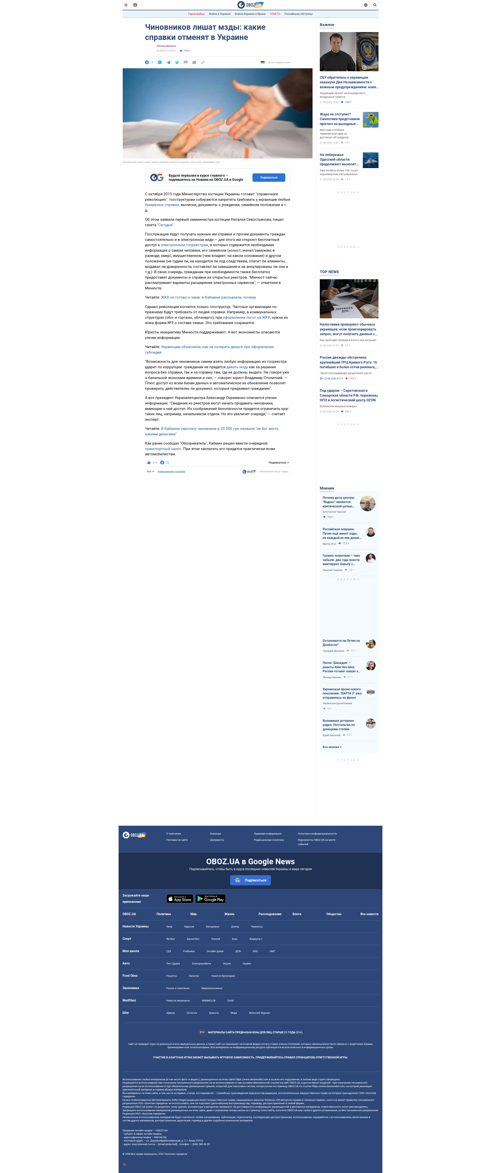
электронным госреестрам (184, 245)
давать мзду (237, 367)
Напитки (194, 975)
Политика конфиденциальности (317, 833)
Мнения (327, 488)
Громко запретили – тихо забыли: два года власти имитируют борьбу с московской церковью (341, 560)
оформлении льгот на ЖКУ (246, 317)
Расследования (270, 914)
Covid (230, 1000)
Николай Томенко (332, 570)
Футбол (170, 938)
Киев (169, 926)
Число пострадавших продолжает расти (346, 373)
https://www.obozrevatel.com (252, 1079)
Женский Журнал (259, 1012)
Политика (164, 914)
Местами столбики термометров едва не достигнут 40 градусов (334, 133)
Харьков (189, 926)
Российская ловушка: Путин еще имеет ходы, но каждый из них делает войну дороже (342, 533)
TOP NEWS (329, 271)
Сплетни (192, 1012)
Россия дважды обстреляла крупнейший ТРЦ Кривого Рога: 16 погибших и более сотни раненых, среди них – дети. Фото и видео (348, 362)
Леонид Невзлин (332, 677)
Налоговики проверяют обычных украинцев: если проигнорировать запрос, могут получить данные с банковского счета (348, 329)
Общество (334, 914)
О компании (173, 833)
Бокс (235, 938)
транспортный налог (163, 449)
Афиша (170, 1012)
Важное (327, 24)
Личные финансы (166, 46)
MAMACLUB (208, 1000)
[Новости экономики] (249, 472)
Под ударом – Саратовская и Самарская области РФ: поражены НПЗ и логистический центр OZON (349, 395)
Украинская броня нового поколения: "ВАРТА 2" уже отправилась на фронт (342, 693)
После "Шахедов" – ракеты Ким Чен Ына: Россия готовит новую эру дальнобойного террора (342, 667)
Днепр (235, 926)
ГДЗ (168, 951)
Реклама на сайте (177, 839)
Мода (234, 1012)
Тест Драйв (173, 963)
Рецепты (171, 975)
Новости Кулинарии (223, 975)
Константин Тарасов (334, 511)
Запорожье (212, 926)
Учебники (189, 951)
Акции (227, 963)
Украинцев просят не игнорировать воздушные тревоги (343, 95)
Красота (214, 1012)
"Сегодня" (165, 225)
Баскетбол (193, 938)
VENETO (275, 13)
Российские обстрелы (299, 13)
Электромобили (201, 963)
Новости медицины (178, 1000)
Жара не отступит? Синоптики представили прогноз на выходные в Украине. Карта (340, 119)
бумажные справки (162, 205)
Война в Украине (220, 13)
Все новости (369, 914)
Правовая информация (267, 833)
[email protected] (167, 1144)
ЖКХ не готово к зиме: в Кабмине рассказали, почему (208, 297)
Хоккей (215, 938)
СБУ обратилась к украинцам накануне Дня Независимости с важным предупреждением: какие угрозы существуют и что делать (349, 82)
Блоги (297, 914)
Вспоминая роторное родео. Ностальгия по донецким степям (339, 725)
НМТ (272, 951)
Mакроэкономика (211, 988)
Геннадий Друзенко (333, 651)
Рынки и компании (177, 988)
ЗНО (255, 951)
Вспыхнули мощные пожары (338, 406)
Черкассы (257, 926)
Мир (193, 914)
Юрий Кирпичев (332, 735)
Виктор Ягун (329, 544)
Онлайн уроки (215, 951)
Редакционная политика (171, 471)
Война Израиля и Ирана (250, 13)
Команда (215, 833)
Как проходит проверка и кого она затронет (348, 340)
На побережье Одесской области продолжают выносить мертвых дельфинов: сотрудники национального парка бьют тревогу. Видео (339, 160)
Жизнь (229, 914)
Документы (217, 839)
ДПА (238, 951)
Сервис (247, 963)
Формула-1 (256, 938)
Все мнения (331, 747)
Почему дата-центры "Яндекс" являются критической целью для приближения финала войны (338, 502)
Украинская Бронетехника (337, 703)
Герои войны (196, 13)
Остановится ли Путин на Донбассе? (341, 643)
